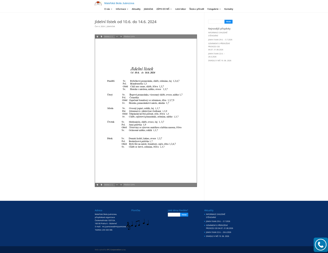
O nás (107, 9)
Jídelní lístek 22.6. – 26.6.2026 (218, 232)
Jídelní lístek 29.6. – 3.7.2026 (220, 39)
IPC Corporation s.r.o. (116, 249)
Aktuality (136, 9)
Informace (121, 9)
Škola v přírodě (196, 9)
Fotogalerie (212, 9)
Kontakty (228, 9)
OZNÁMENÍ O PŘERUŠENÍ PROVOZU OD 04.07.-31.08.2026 (219, 46)
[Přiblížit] (121, 36)
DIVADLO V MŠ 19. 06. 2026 (219, 60)
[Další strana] (101, 36)
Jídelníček (148, 9)
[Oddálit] (117, 36)
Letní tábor (180, 9)
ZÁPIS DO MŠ (162, 9)
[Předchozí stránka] (97, 36)
